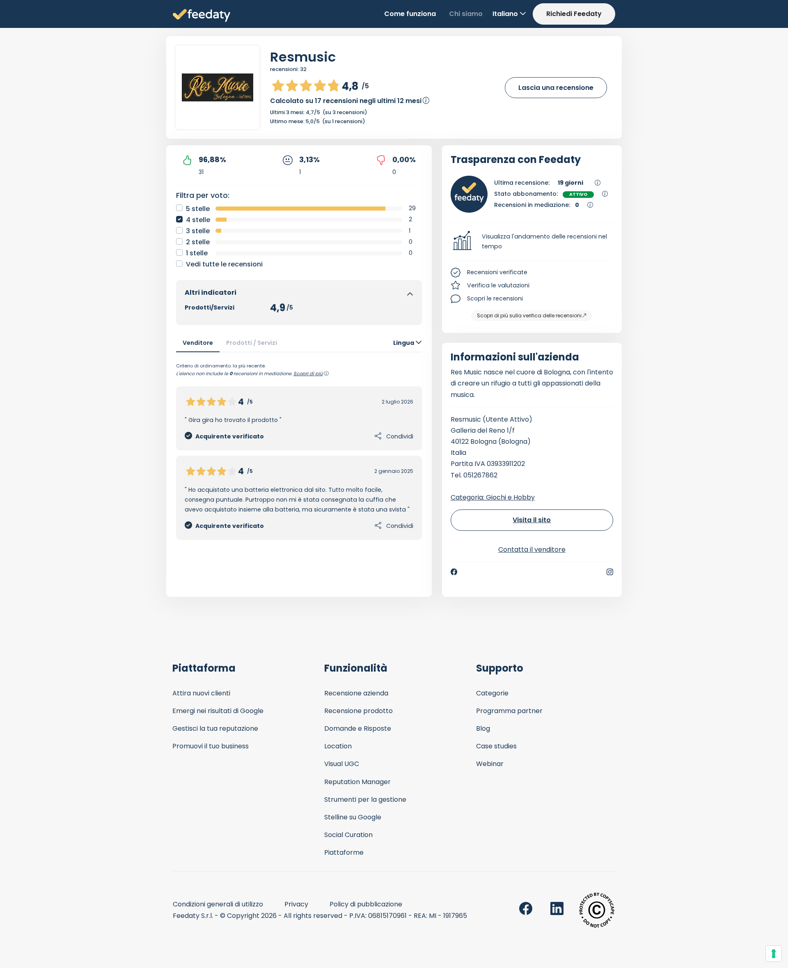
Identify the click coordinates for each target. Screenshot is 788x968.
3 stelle (198, 231)
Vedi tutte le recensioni (224, 264)
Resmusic (303, 57)
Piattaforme (344, 852)
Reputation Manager (357, 782)
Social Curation (348, 835)
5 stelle (198, 208)
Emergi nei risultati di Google (217, 711)
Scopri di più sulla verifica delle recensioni (529, 315)
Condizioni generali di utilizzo (218, 904)
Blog (483, 728)
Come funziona (410, 13)
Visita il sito (532, 520)
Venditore (198, 343)
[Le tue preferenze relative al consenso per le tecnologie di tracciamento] (773, 953)
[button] (532, 241)
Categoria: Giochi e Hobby (493, 497)
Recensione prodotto (358, 711)
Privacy (296, 904)
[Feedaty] (201, 16)
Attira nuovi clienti (201, 693)
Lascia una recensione (555, 87)
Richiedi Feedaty (574, 13)
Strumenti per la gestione (365, 799)
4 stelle (198, 220)
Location (338, 746)
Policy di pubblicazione (366, 904)
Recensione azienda (356, 693)
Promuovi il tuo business (210, 746)
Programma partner (509, 711)
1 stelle (197, 253)
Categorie (492, 693)
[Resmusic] (217, 87)
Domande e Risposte (357, 728)
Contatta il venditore (532, 549)
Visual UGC (341, 763)
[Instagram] (610, 572)
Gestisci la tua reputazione (215, 728)
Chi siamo (466, 13)
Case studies (496, 746)
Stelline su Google (352, 817)
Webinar (490, 763)
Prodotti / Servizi (251, 343)
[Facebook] (454, 572)
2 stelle (198, 242)
